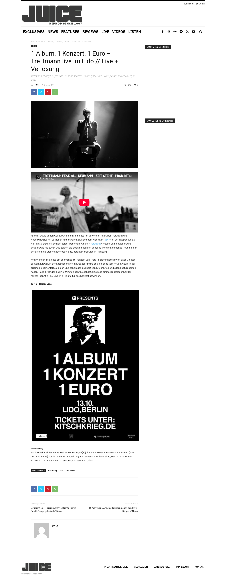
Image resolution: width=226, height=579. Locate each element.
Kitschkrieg (52, 470)
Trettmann (95, 243)
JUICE (37, 85)
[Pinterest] (48, 92)
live (61, 470)
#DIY (107, 239)
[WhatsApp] (55, 92)
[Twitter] (187, 32)
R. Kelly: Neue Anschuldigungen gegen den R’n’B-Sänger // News (113, 510)
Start (33, 41)
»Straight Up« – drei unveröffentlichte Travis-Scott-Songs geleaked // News (54, 510)
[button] (200, 32)
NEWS (40, 41)
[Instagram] (169, 32)
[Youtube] (193, 32)
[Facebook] (163, 32)
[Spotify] (181, 32)
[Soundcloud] (175, 32)
